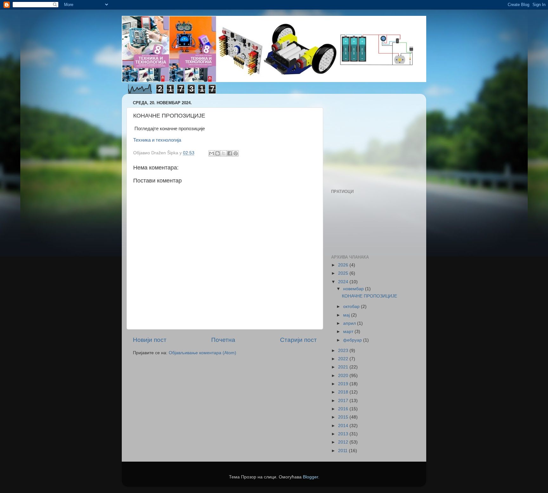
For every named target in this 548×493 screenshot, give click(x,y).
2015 (343, 417)
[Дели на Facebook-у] (229, 153)
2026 (343, 265)
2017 (343, 400)
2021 (343, 367)
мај (347, 315)
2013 (343, 434)
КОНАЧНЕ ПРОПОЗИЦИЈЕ (369, 296)
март (349, 331)
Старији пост (298, 339)
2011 (343, 450)
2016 (343, 409)
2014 (343, 425)
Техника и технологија (157, 140)
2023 (343, 350)
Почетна (223, 339)
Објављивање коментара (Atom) (202, 352)
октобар (352, 306)
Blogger (310, 477)
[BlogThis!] (217, 153)
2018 (343, 392)
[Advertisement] (370, 138)
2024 (343, 281)
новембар (354, 288)
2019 (343, 383)
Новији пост (149, 339)
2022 (343, 358)
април (350, 323)
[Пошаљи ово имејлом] (211, 153)
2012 (343, 442)
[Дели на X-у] (223, 153)
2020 (343, 375)
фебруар (353, 340)
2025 (343, 273)
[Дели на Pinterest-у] (235, 153)
